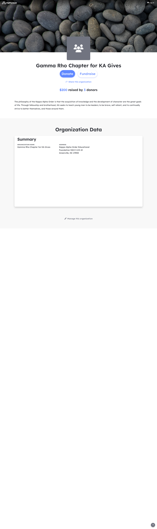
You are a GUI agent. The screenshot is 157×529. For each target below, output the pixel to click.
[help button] (153, 525)
